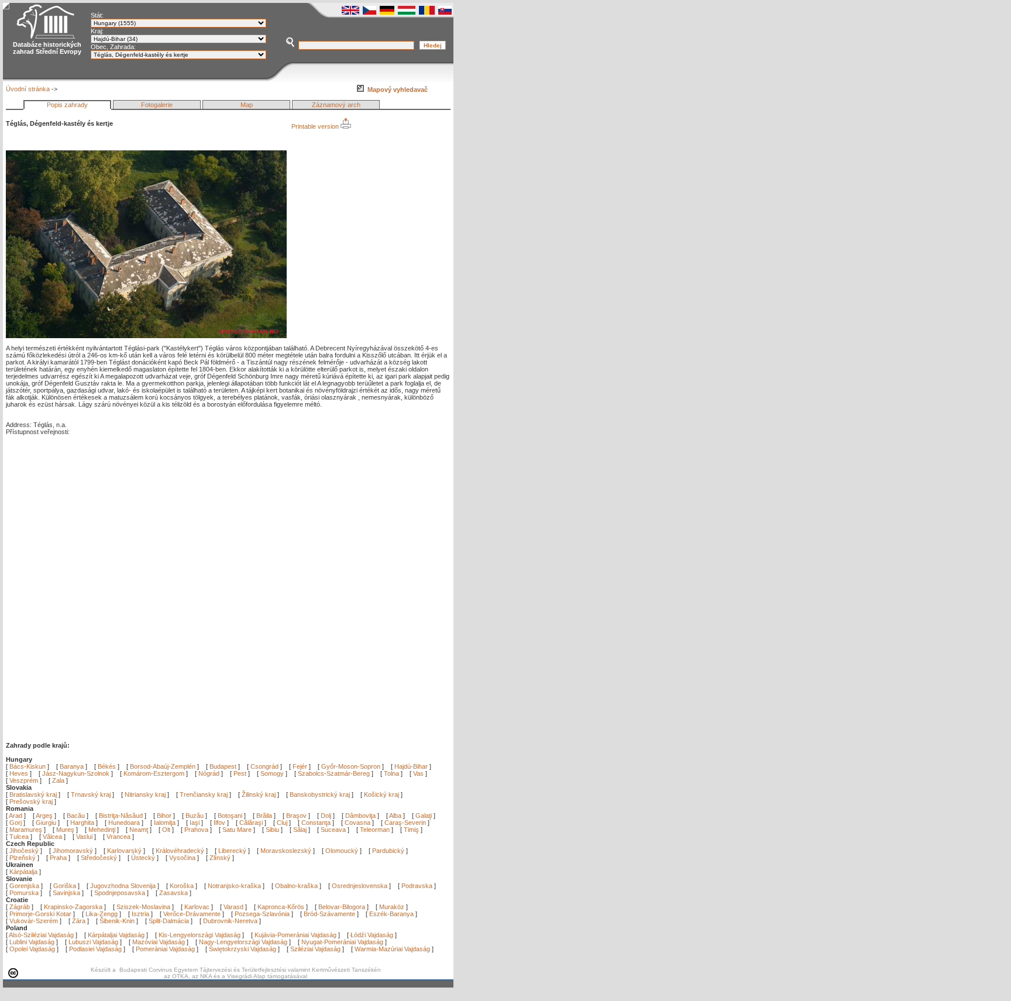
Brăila (265, 815)
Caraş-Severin (406, 822)
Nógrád (208, 773)
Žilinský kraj (259, 794)
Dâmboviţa (361, 815)
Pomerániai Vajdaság (165, 948)
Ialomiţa (165, 822)
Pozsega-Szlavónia (262, 913)
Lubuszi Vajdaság (93, 941)
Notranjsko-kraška (234, 885)
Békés (107, 766)
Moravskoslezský (285, 850)
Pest (239, 773)
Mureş (66, 829)
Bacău (77, 815)
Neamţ (139, 829)
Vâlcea (53, 836)
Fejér (300, 766)
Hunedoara (125, 822)
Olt (167, 829)
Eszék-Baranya (391, 913)
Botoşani (231, 815)
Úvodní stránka (28, 88)
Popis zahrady (67, 104)
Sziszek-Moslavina (143, 906)
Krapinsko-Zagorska (73, 906)
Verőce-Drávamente (192, 913)
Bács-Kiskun (27, 766)
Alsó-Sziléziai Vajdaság (41, 934)
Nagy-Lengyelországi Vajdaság (243, 941)
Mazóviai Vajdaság (158, 941)
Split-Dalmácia (169, 920)
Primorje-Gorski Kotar (40, 913)
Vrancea (119, 836)
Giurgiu (47, 822)
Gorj (16, 822)
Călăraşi (251, 822)
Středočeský (99, 857)
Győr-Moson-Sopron (350, 766)
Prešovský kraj (31, 801)
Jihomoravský (73, 850)
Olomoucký (341, 850)
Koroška (182, 885)
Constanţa (316, 822)
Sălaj (300, 829)
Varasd (233, 906)
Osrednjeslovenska (359, 885)
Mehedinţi (102, 829)
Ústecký (143, 857)
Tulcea (19, 836)
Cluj (283, 822)
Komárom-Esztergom (153, 773)
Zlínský (220, 857)
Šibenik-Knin (117, 920)
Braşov (297, 815)
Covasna (358, 822)
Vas (418, 773)
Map (246, 104)
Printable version (316, 126)
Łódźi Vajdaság (371, 934)
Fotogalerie (157, 104)
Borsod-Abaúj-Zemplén (162, 766)
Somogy (272, 773)
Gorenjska (24, 885)
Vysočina (182, 857)
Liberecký (232, 850)
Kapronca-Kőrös (280, 906)
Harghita (83, 822)
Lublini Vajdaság (31, 941)
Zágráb (20, 906)
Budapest (222, 766)
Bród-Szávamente (329, 913)
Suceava (334, 829)
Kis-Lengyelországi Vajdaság (199, 934)
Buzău (195, 815)
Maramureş (26, 829)
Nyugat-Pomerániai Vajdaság (342, 941)
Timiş (412, 829)
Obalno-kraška (296, 885)
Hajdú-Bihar (411, 766)
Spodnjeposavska (119, 892)
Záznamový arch (336, 104)
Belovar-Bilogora (341, 906)
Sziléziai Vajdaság (315, 948)
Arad (16, 815)
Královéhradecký (180, 850)
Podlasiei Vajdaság (95, 948)
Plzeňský (22, 857)
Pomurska (24, 892)
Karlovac (196, 906)
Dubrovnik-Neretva (230, 920)
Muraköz (391, 906)
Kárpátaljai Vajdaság (116, 934)
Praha (58, 857)
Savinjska (66, 892)
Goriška (64, 885)
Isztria (140, 913)
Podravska (416, 885)
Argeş (45, 815)
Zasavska (173, 892)
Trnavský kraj (91, 794)
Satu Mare (237, 829)
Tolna (391, 773)
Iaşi (195, 822)
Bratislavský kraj (33, 794)
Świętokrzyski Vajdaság (242, 948)
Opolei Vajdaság (32, 948)
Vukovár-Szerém (33, 920)
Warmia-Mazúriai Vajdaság (392, 948)
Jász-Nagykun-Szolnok (75, 773)
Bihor (165, 815)
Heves (18, 773)
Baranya (72, 766)
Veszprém (23, 780)
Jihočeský (24, 850)
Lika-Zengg (101, 913)
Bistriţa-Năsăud (122, 815)
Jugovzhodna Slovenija (123, 885)
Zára (78, 920)
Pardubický (388, 850)
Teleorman (375, 829)
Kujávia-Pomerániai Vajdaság (295, 934)
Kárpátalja (23, 871)
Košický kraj (381, 794)
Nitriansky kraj (145, 794)
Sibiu (273, 829)
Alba (396, 815)
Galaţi (424, 815)
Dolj (327, 815)
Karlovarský (124, 850)
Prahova (197, 829)
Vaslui (85, 836)
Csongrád (264, 766)
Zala (58, 780)
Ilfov (220, 822)
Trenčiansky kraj (204, 794)
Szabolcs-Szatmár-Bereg (334, 773)
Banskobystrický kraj (320, 794)
